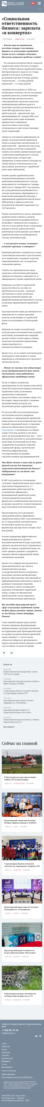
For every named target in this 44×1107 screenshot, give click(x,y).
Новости (8, 783)
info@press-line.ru (8, 1033)
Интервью (7, 39)
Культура (16, 956)
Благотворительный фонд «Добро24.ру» (17, 1077)
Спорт (15, 826)
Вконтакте (36, 1036)
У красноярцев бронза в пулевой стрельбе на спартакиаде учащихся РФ (21, 691)
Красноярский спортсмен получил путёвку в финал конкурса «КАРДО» (21, 682)
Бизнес (16, 913)
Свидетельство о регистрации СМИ (15, 1082)
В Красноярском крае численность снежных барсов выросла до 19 (21, 720)
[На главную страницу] (13, 3)
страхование (8, 430)
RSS (40, 1036)
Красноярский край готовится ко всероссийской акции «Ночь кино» (17, 711)
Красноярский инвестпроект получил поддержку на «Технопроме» (18, 701)
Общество (20, 39)
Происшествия (19, 783)
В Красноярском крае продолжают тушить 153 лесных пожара (21, 672)
